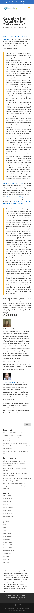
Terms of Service (11, 598)
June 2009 (6, 559)
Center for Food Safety (15, 197)
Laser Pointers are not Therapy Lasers (15, 443)
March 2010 (7, 533)
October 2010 (7, 513)
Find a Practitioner (12, 595)
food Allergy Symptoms (10, 484)
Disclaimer (22, 598)
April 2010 (6, 530)
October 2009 (7, 548)
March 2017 (7, 496)
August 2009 (7, 553)
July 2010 (6, 522)
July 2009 (6, 556)
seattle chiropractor (9, 382)
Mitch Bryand (7, 473)
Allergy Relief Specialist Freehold (13, 461)
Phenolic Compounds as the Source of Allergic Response (14, 486)
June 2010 (6, 525)
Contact (23, 595)
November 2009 (8, 545)
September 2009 (8, 551)
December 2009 (8, 542)
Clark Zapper (7, 468)
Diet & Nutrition (18, 27)
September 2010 (8, 516)
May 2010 (6, 527)
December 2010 (8, 507)
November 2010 (8, 510)
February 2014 (7, 501)
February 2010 (7, 536)
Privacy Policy (16, 600)
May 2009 (6, 562)
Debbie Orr (8, 27)
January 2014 (7, 504)
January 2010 (7, 539)
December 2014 (8, 499)
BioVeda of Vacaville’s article (13, 183)
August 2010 (7, 519)
